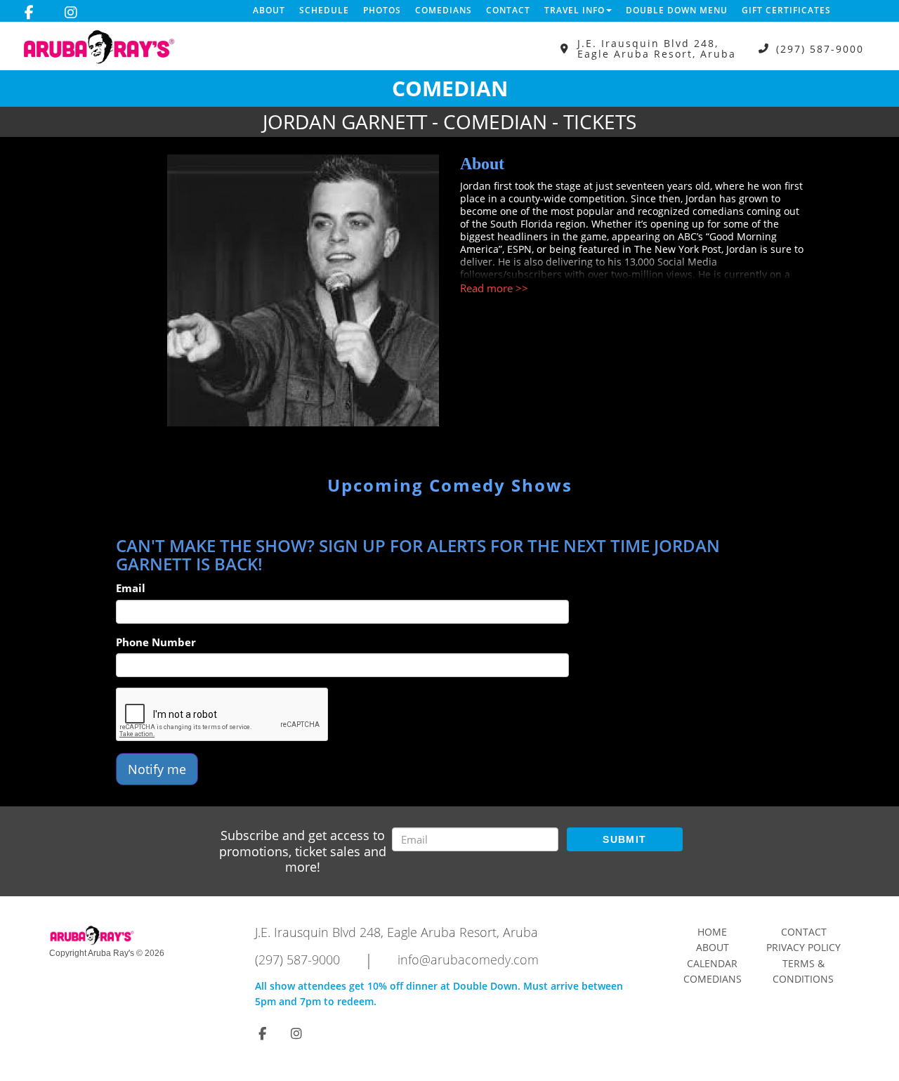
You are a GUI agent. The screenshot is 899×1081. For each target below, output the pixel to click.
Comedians (443, 10)
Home (712, 931)
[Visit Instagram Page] (71, 13)
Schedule (324, 10)
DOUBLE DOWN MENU (677, 10)
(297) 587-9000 (820, 48)
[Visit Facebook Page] (29, 13)
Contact (508, 10)
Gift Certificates (786, 10)
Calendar (712, 963)
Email (130, 588)
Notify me (157, 769)
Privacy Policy (803, 947)
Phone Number (156, 642)
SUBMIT (624, 839)
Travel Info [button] (574, 10)
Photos (382, 10)
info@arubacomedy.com (468, 959)
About (269, 10)
